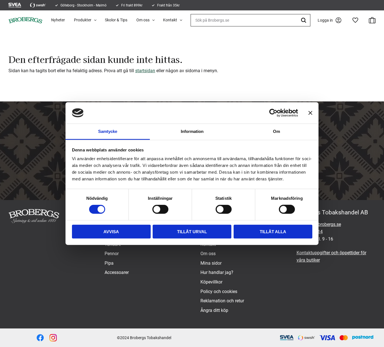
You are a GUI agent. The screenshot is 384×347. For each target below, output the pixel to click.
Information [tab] (192, 131)
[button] (355, 20)
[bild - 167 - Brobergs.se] (40, 337)
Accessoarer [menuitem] (117, 272)
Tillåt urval (192, 231)
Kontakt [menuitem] (170, 20)
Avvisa (111, 231)
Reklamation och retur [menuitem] (222, 300)
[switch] (160, 209)
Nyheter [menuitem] (58, 20)
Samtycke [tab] (107, 131)
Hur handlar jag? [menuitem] (216, 272)
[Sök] (304, 20)
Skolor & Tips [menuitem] (116, 20)
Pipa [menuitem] (109, 263)
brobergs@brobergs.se (319, 224)
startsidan (145, 70)
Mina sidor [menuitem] (211, 263)
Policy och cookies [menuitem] (218, 291)
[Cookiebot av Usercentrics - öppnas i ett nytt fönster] (273, 113)
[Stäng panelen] (310, 113)
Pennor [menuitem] (112, 253)
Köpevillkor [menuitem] (211, 282)
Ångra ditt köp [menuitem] (214, 310)
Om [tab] (276, 131)
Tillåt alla (273, 231)
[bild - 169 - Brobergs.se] (53, 337)
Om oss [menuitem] (143, 20)
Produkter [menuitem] (82, 20)
